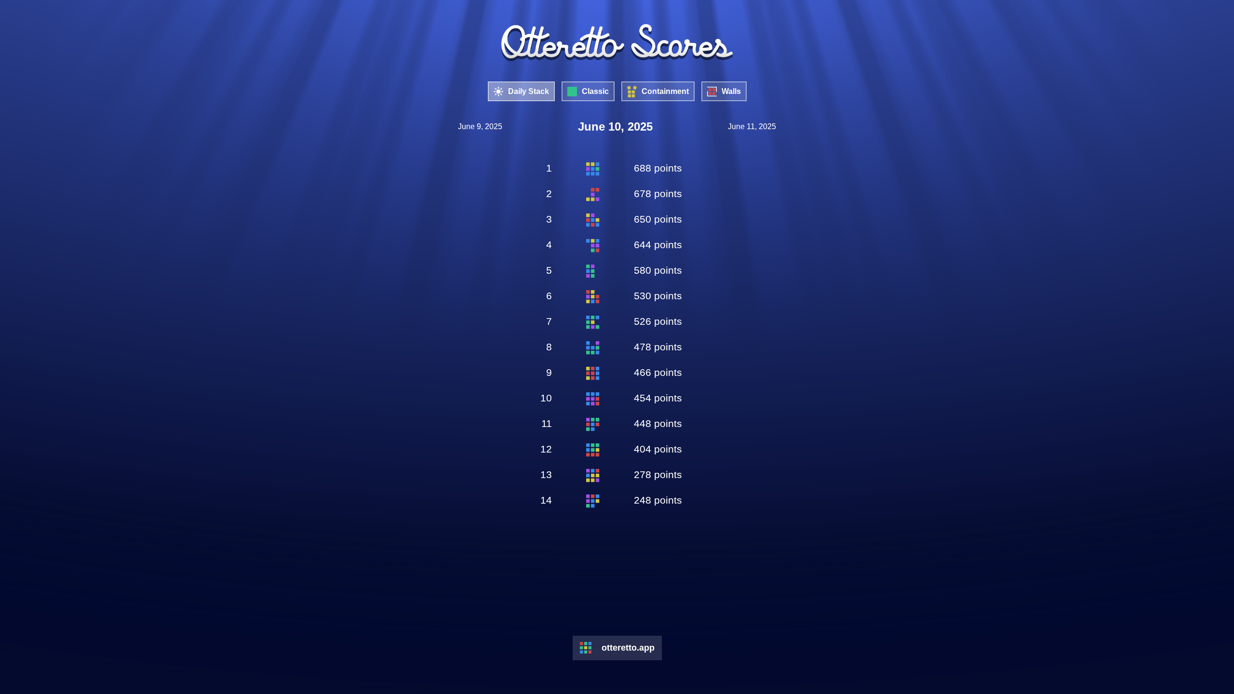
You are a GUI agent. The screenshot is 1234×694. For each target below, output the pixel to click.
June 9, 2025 (480, 126)
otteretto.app (628, 648)
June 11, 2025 (752, 126)
